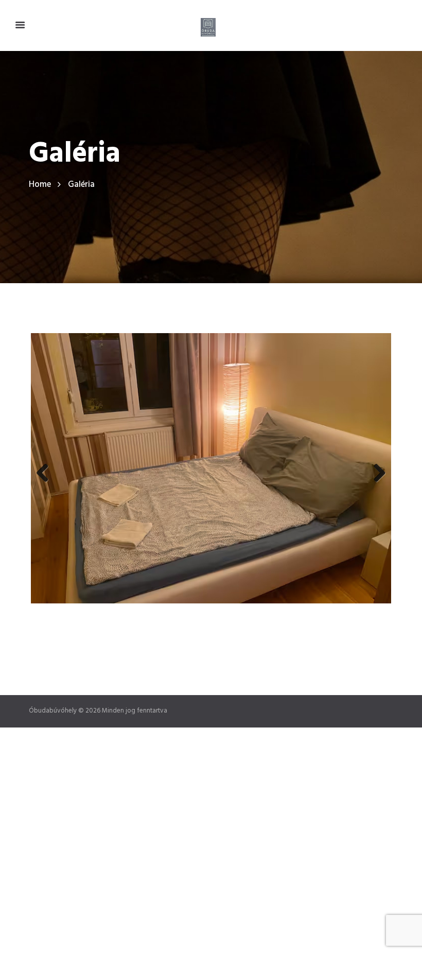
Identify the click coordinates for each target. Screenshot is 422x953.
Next (375, 468)
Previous (46, 468)
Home (40, 184)
